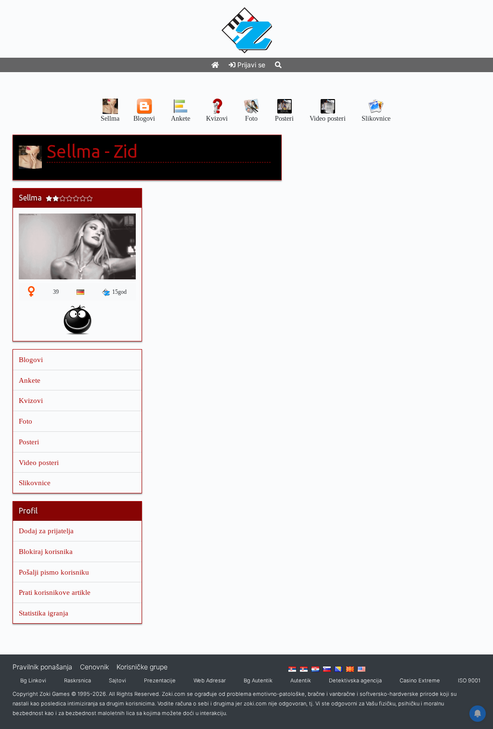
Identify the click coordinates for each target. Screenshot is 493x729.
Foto (25, 421)
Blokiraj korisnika (46, 551)
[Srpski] (304, 668)
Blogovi (31, 359)
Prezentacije (160, 680)
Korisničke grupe (142, 667)
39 (56, 292)
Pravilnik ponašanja (42, 667)
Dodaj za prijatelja (46, 531)
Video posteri (39, 462)
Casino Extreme (420, 680)
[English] (361, 668)
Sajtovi (117, 680)
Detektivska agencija (355, 680)
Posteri (29, 442)
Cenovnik (94, 667)
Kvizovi (31, 400)
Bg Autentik (258, 680)
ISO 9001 (469, 680)
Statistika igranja (43, 613)
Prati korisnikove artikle (55, 592)
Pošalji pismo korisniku (54, 572)
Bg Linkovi (33, 680)
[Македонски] (350, 668)
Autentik (300, 680)
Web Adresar (210, 680)
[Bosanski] (338, 668)
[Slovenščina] (327, 668)
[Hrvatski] (315, 668)
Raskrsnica (77, 680)
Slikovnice (35, 482)
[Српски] (292, 668)
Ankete (29, 380)
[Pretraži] (278, 65)
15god (119, 292)
